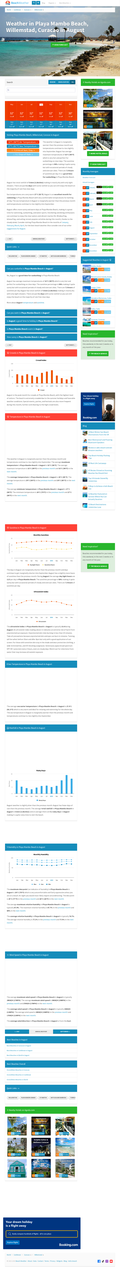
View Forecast (61, 45)
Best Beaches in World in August (18, 1055)
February (10, 225)
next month (11, 471)
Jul (31, 104)
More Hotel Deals (98, 153)
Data (34, 1261)
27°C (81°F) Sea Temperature (22, 146)
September (94, 233)
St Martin (43, 256)
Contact (40, 1261)
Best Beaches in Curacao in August (19, 1046)
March (17, 225)
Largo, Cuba (96, 287)
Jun (21, 104)
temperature (28, 302)
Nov (70, 104)
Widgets (59, 1261)
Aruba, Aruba (96, 266)
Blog (43, 3)
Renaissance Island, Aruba (101, 277)
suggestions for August (16, 228)
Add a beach (72, 1261)
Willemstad (38, 10)
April (22, 225)
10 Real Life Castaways (97, 463)
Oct (60, 104)
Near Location (63, 82)
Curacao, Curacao (98, 319)
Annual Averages (88, 182)
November (93, 245)
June (91, 216)
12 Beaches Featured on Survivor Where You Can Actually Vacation (97, 496)
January (65, 222)
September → (70, 239)
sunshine (40, 302)
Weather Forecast (89, 177)
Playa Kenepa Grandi (28, 256)
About (30, 1261)
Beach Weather (21, 1261)
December (93, 251)
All (73, 82)
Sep (50, 104)
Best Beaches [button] (64, 3)
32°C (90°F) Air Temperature (22, 141)
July (91, 222)
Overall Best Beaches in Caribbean (19, 1075)
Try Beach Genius (98, 353)
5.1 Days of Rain (23, 154)
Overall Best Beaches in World (17, 1080)
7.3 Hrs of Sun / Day (23, 150)
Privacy (52, 1261)
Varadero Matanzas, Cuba (101, 298)
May (11, 104)
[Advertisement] (41, 513)
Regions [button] (52, 3)
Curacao (27, 10)
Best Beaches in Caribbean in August (19, 1050)
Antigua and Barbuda (58, 256)
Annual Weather (38, 239)
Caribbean (17, 10)
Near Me (52, 82)
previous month (48, 468)
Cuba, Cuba (95, 309)
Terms (47, 1261)
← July (9, 239)
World (9, 10)
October (93, 239)
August (92, 228)
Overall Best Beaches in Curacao (18, 1070)
